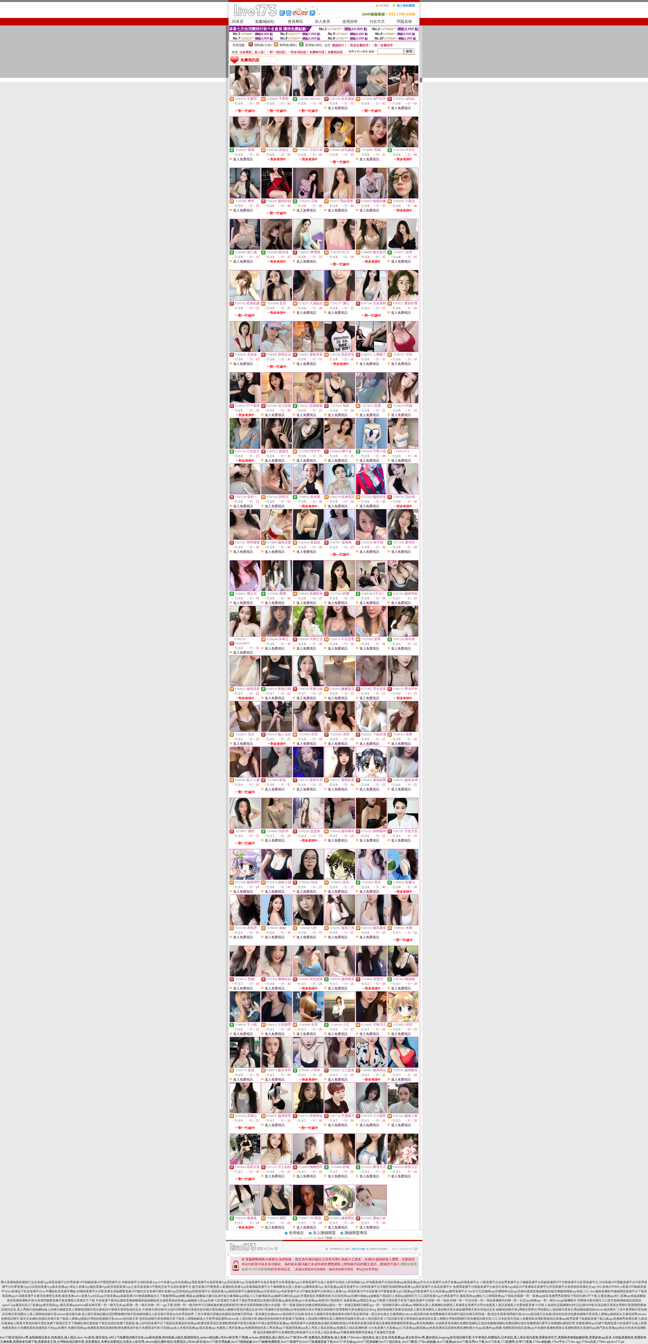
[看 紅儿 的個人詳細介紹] (340, 248)
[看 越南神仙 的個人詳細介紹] (371, 1066)
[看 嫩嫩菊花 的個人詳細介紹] (340, 685)
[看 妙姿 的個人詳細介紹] (276, 776)
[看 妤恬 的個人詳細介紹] (403, 1021)
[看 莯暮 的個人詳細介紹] (308, 197)
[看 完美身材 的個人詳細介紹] (371, 299)
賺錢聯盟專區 (356, 1233)
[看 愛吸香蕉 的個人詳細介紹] (308, 351)
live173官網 (325, 1237)
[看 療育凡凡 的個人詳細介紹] (371, 1163)
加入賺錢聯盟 (324, 1233)
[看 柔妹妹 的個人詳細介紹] (245, 351)
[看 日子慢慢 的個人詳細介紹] (245, 402)
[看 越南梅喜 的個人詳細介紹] (340, 975)
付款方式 (377, 22)
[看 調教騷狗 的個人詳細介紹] (371, 827)
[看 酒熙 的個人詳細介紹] (276, 1214)
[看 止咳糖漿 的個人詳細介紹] (276, 1021)
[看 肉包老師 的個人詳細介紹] (308, 975)
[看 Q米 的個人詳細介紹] (308, 924)
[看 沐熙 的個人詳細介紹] (340, 730)
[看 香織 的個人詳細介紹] (371, 146)
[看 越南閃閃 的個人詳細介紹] (245, 878)
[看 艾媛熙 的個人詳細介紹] (245, 95)
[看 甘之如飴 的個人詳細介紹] (276, 1163)
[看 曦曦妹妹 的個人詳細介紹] (276, 975)
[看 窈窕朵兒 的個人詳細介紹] (276, 351)
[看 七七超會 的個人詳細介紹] (340, 1066)
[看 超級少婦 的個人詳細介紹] (276, 878)
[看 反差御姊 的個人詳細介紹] (340, 95)
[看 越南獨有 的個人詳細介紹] (340, 827)
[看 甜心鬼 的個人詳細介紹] (245, 248)
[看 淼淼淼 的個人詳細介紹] (245, 1214)
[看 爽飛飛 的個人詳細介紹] (308, 248)
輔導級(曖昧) (288, 45)
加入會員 (322, 22)
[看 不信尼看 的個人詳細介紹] (340, 635)
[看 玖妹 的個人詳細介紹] (308, 878)
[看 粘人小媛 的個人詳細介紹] (245, 776)
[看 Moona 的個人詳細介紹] (308, 95)
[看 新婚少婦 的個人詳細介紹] (276, 685)
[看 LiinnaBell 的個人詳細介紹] (245, 635)
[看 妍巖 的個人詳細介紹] (340, 1163)
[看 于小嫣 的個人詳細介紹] (245, 1021)
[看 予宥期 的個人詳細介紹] (276, 95)
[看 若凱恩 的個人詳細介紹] (245, 924)
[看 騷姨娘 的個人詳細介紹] (403, 975)
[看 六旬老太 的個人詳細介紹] (245, 447)
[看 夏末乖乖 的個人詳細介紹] (276, 1066)
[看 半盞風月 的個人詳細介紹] (340, 1112)
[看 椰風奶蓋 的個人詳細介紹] (340, 776)
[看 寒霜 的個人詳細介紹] (245, 146)
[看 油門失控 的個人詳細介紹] (371, 95)
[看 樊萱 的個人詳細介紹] (245, 197)
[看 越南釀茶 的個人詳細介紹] (403, 1066)
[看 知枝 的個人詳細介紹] (340, 402)
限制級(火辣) (263, 45)
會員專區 (295, 22)
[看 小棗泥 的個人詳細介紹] (403, 197)
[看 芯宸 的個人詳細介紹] (403, 351)
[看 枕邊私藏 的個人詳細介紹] (245, 299)
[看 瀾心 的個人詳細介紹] (340, 299)
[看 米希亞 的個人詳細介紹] (276, 635)
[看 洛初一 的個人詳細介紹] (245, 493)
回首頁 (238, 22)
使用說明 (349, 22)
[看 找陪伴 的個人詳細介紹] (276, 827)
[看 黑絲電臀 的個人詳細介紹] (340, 197)
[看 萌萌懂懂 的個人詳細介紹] (245, 538)
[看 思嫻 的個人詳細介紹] (371, 402)
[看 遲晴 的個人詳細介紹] (245, 827)
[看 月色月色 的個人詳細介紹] (403, 827)
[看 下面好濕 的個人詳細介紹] (371, 730)
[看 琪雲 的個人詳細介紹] (308, 730)
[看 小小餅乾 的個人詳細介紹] (371, 1112)
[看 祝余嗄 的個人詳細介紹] (308, 493)
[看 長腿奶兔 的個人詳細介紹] (308, 590)
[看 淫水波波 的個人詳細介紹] (371, 685)
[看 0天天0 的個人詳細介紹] (371, 590)
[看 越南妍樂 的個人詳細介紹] (371, 776)
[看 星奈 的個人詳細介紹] (340, 878)
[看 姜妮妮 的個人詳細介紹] (308, 538)
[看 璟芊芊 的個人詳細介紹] (308, 447)
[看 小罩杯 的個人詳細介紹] (308, 1066)
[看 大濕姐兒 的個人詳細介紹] (308, 299)
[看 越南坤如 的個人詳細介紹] (403, 590)
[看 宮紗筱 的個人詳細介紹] (403, 493)
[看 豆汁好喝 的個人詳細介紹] (276, 402)
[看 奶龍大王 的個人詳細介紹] (403, 1163)
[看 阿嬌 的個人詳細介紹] (403, 402)
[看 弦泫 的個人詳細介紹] (245, 730)
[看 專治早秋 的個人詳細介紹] (403, 685)
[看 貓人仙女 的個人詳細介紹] (276, 730)
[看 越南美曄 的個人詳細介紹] (403, 776)
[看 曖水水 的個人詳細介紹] (245, 590)
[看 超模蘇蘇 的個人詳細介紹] (308, 402)
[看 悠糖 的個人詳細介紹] (245, 975)
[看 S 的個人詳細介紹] (403, 447)
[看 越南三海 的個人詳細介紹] (340, 924)
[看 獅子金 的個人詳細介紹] (340, 447)
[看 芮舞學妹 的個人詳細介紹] (308, 1112)
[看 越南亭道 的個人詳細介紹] (371, 493)
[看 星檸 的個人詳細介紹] (403, 248)
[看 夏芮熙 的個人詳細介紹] (403, 538)
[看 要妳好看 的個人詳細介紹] (403, 299)
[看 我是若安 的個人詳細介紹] (340, 351)
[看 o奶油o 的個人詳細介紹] (403, 95)
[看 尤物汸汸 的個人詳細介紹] (371, 1021)
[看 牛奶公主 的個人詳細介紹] (308, 635)
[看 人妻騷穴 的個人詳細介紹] (371, 351)
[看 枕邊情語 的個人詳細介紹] (340, 493)
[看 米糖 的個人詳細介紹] (403, 924)
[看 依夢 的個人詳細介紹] (403, 730)
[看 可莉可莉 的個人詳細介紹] (308, 146)
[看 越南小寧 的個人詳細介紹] (403, 1112)
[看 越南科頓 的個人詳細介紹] (276, 197)
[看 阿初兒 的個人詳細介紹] (276, 493)
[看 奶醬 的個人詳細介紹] (340, 590)
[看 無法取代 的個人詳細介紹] (371, 248)
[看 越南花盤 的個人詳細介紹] (276, 538)
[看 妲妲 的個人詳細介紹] (276, 924)
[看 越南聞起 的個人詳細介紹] (340, 1214)
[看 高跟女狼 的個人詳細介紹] (245, 1163)
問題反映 (404, 22)
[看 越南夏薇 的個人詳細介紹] (371, 924)
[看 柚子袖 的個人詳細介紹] (371, 538)
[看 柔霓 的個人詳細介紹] (276, 299)
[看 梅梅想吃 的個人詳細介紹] (308, 1163)
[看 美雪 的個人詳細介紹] (308, 1021)
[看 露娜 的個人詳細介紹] (276, 590)
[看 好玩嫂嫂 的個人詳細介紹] (340, 146)
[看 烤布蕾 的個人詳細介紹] (403, 635)
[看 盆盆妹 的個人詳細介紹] (308, 827)
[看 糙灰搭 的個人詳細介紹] (276, 248)
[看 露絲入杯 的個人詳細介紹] (371, 1214)
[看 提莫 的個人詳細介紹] (245, 1066)
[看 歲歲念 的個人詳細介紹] (276, 447)
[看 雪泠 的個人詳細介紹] (371, 878)
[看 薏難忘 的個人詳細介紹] (245, 1112)
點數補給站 (264, 22)
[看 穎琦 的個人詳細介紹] (371, 635)
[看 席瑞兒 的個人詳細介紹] (276, 146)
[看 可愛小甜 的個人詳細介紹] (371, 447)
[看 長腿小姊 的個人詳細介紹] (308, 685)
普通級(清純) (313, 45)
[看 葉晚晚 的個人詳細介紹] (340, 538)
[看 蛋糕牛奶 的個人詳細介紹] (308, 776)
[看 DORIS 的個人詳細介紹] (403, 146)
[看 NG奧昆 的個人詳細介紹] (308, 1214)
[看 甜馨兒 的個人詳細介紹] (403, 878)
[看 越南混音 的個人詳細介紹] (245, 685)
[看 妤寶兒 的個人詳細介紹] (371, 975)
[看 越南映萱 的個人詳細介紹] (276, 1112)
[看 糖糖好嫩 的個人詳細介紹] (371, 197)
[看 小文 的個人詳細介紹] (340, 1021)
